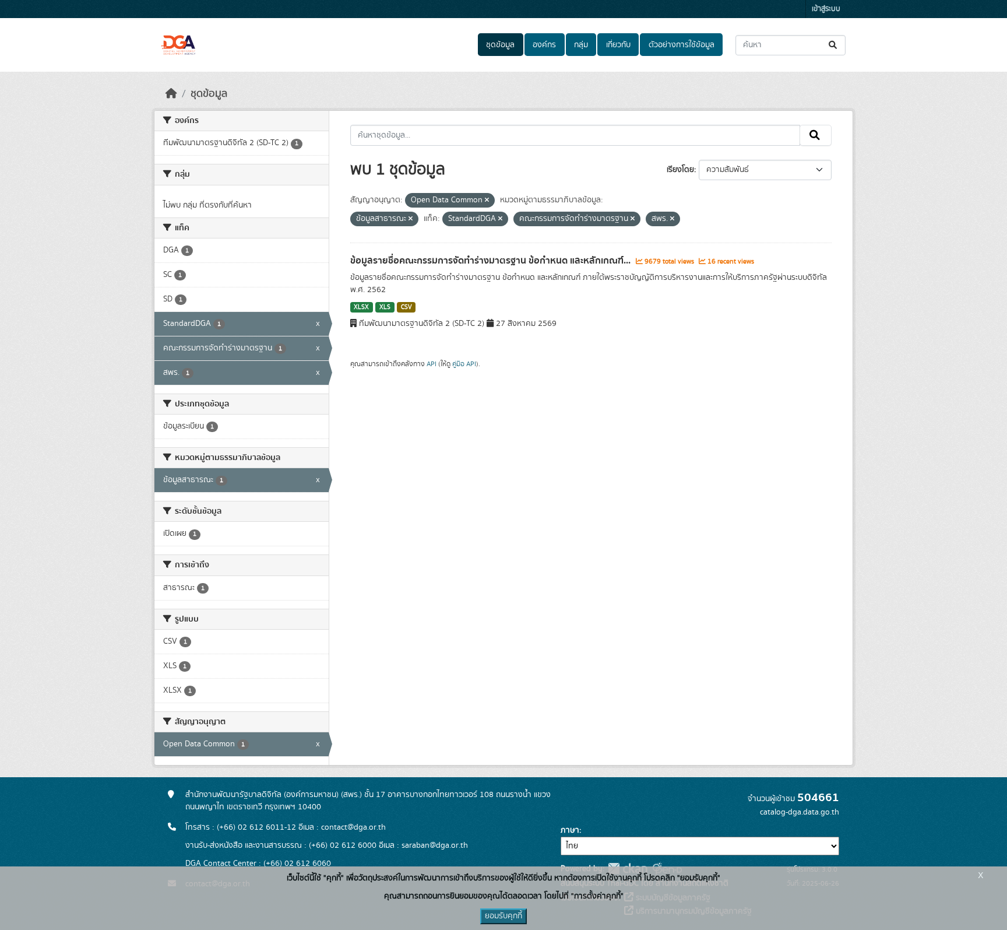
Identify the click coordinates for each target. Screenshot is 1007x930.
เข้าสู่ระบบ (826, 9)
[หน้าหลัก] (171, 93)
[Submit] (833, 45)
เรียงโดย (680, 170)
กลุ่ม (581, 45)
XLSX (361, 307)
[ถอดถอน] (487, 200)
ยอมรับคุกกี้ (503, 916)
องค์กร (544, 45)
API (431, 364)
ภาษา (570, 830)
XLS (384, 307)
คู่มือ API (464, 364)
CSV (406, 307)
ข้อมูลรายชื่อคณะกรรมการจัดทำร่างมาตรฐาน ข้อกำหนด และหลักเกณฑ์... (491, 260)
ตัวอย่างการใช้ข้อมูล (681, 45)
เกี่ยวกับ (618, 45)
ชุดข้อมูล (500, 45)
